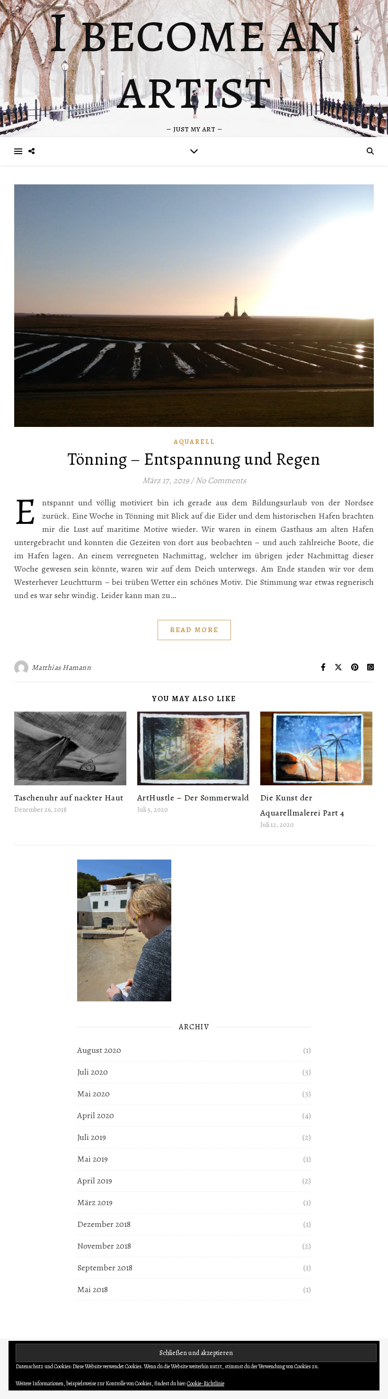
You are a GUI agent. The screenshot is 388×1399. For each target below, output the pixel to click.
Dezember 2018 (104, 1224)
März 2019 (95, 1202)
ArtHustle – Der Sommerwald (193, 797)
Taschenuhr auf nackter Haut (68, 797)
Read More (194, 629)
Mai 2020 (93, 1093)
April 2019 (94, 1180)
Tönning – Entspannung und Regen (194, 458)
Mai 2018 (92, 1289)
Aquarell (194, 441)
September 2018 (104, 1267)
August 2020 (99, 1050)
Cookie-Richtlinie (205, 1383)
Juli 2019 (91, 1137)
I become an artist (194, 60)
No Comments (220, 480)
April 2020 (95, 1115)
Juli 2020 (92, 1071)
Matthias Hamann (61, 667)
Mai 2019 (92, 1158)
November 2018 (104, 1245)
